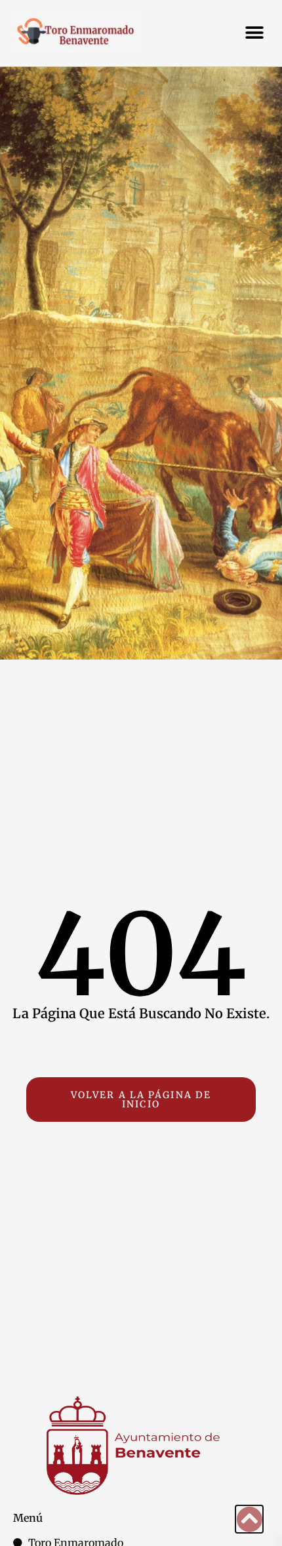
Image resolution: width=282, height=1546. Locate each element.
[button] (254, 33)
